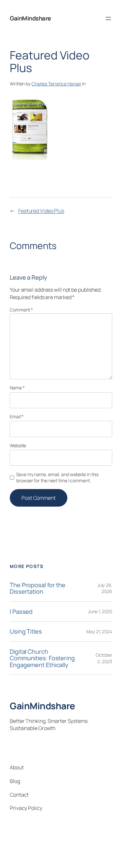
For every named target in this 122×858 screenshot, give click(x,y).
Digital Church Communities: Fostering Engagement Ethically (42, 658)
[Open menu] (108, 18)
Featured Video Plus (41, 210)
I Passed (21, 611)
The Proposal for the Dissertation (37, 588)
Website (18, 445)
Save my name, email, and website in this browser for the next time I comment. (57, 477)
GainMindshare (30, 18)
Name (17, 388)
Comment (21, 310)
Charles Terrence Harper (56, 84)
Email (16, 416)
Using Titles (26, 631)
